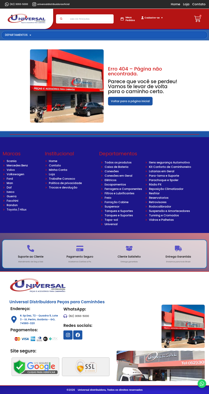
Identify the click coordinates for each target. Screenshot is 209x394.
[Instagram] (68, 335)
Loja (186, 4)
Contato (198, 4)
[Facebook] (77, 335)
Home (175, 4)
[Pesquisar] (61, 19)
